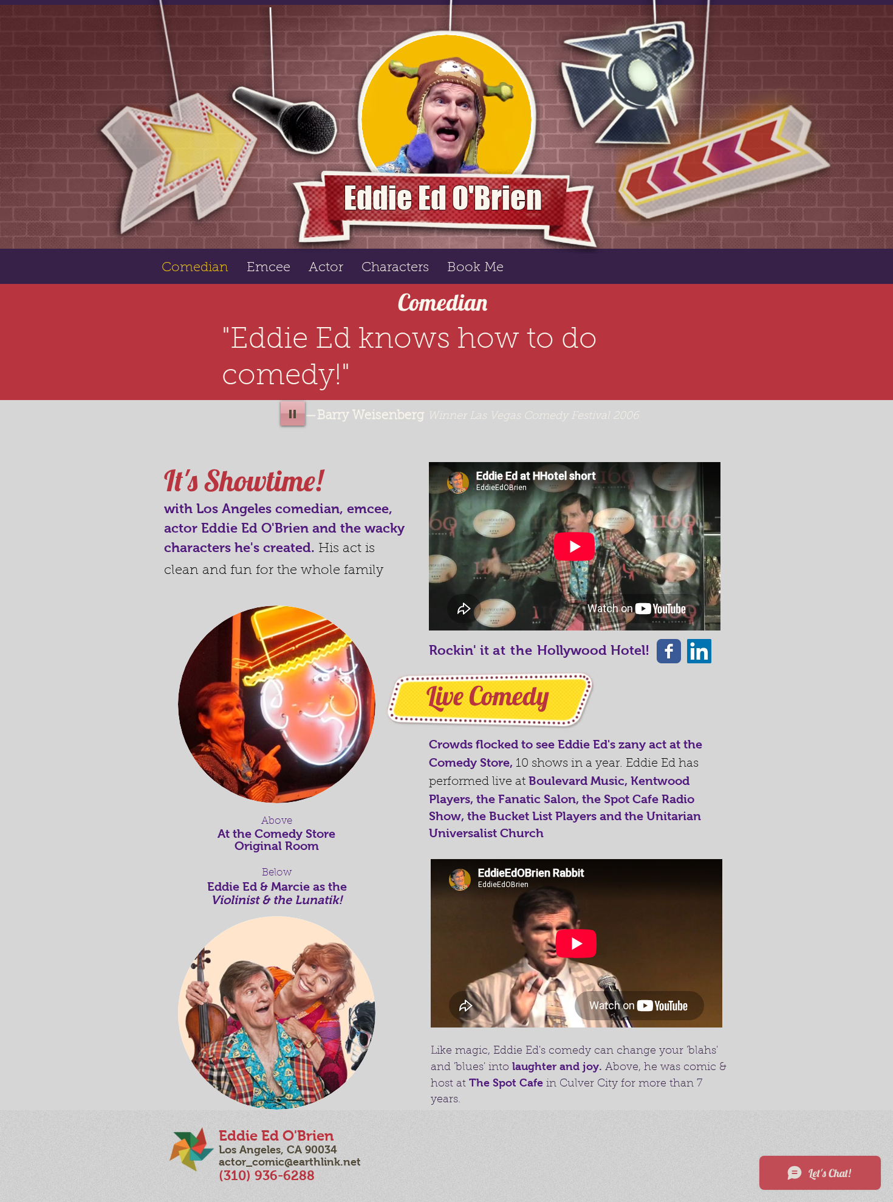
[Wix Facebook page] (669, 651)
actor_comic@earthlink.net (290, 1162)
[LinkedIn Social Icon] (699, 651)
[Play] (293, 413)
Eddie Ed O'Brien (443, 197)
